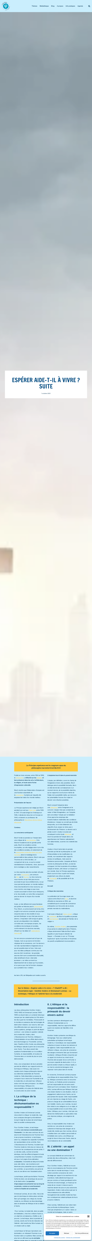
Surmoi (26, 877)
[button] (88, 1216)
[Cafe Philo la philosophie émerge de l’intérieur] (6, 6)
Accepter (52, 1233)
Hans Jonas (67, 914)
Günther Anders (60, 926)
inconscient (25, 874)
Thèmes (34, 6)
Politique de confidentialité (73, 1237)
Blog (52, 6)
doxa (66, 899)
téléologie (68, 834)
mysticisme (52, 916)
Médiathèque (44, 6)
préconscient (38, 906)
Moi (17, 877)
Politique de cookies (59, 1237)
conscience (20, 795)
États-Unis (32, 810)
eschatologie (54, 919)
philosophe (19, 778)
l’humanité (53, 878)
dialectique (54, 807)
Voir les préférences (81, 1233)
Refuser (66, 1233)
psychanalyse (31, 840)
